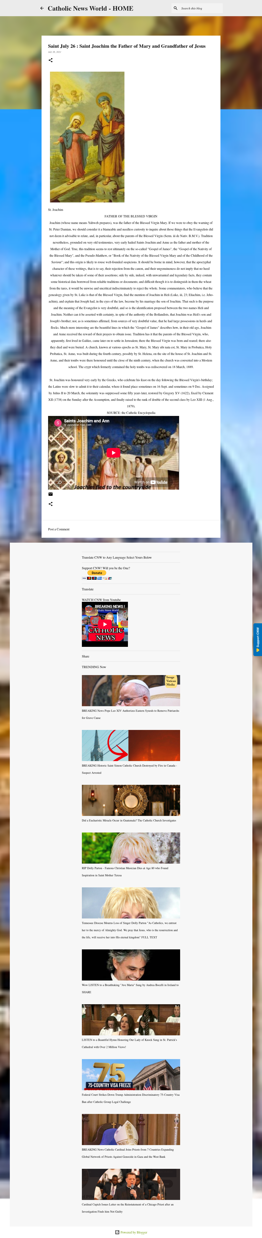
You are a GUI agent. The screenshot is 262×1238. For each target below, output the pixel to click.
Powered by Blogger (133, 1232)
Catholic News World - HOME (90, 8)
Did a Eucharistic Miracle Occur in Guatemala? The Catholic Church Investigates (129, 820)
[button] (50, 60)
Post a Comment (58, 529)
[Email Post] (50, 495)
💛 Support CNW (257, 639)
